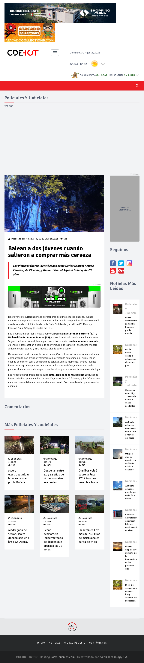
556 (13, 465)
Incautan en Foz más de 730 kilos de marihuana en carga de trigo (89, 536)
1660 (13, 524)
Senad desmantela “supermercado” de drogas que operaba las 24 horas (54, 539)
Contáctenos (98, 643)
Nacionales (132, 345)
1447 (49, 524)
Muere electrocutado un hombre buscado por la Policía (19, 476)
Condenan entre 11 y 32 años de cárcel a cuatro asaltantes (54, 476)
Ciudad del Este (75, 643)
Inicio (41, 643)
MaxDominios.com (63, 657)
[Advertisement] (72, 142)
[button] (103, 63)
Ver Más (8, 106)
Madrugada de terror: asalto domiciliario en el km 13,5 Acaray (19, 536)
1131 (49, 465)
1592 (84, 524)
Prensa (30, 238)
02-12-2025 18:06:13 (48, 238)
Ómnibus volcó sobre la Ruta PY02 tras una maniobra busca (88, 476)
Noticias (55, 643)
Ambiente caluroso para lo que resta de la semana (130, 492)
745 (83, 465)
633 (65, 238)
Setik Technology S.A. (114, 657)
